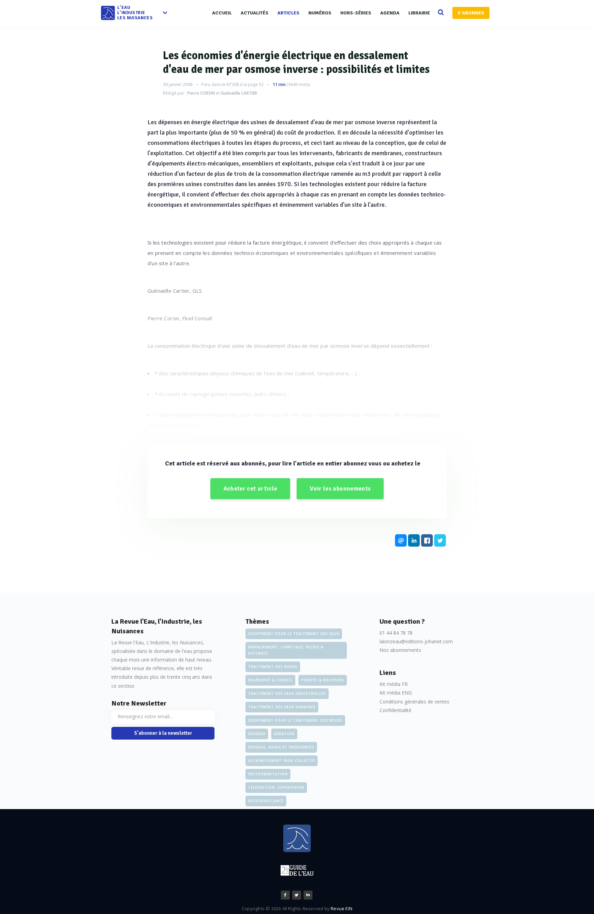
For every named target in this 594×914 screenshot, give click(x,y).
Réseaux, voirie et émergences (281, 747)
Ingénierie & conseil (270, 680)
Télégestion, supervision (276, 787)
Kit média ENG (396, 692)
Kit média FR (394, 684)
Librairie (419, 13)
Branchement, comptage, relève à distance (285, 650)
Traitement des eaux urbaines (282, 707)
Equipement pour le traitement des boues (295, 720)
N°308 (233, 84)
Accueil (222, 13)
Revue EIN (341, 908)
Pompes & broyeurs (322, 680)
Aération (284, 733)
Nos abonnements (400, 650)
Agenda (389, 13)
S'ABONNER (471, 13)
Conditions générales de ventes (414, 701)
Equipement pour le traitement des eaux (293, 633)
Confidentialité (395, 710)
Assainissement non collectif (281, 760)
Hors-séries (355, 13)
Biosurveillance (266, 800)
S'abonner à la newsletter (163, 733)
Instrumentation (268, 774)
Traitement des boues (272, 666)
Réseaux (256, 733)
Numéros (319, 13)
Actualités (254, 13)
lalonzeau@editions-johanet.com (416, 641)
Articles (288, 13)
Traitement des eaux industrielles (287, 693)
